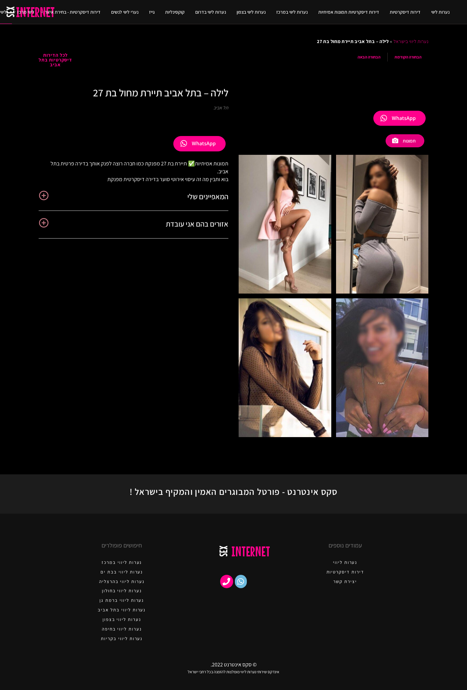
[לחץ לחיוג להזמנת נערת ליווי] (226, 581)
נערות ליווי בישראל (410, 41)
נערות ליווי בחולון (122, 591)
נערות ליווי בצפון (251, 12)
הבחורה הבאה (369, 56)
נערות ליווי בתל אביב (122, 610)
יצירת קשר (345, 581)
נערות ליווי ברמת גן (121, 600)
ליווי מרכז (25, 12)
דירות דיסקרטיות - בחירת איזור (73, 12)
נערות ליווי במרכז (292, 12)
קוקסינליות (175, 12)
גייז (152, 12)
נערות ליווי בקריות (122, 638)
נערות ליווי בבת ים (122, 572)
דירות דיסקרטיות (405, 12)
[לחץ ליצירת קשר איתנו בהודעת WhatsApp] (241, 581)
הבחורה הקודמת (408, 56)
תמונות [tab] (409, 141)
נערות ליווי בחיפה (122, 629)
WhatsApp (404, 118)
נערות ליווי (440, 12)
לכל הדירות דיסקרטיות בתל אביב (55, 60)
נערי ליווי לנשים (124, 12)
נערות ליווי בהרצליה (122, 581)
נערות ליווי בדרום (210, 12)
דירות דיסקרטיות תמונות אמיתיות (348, 12)
